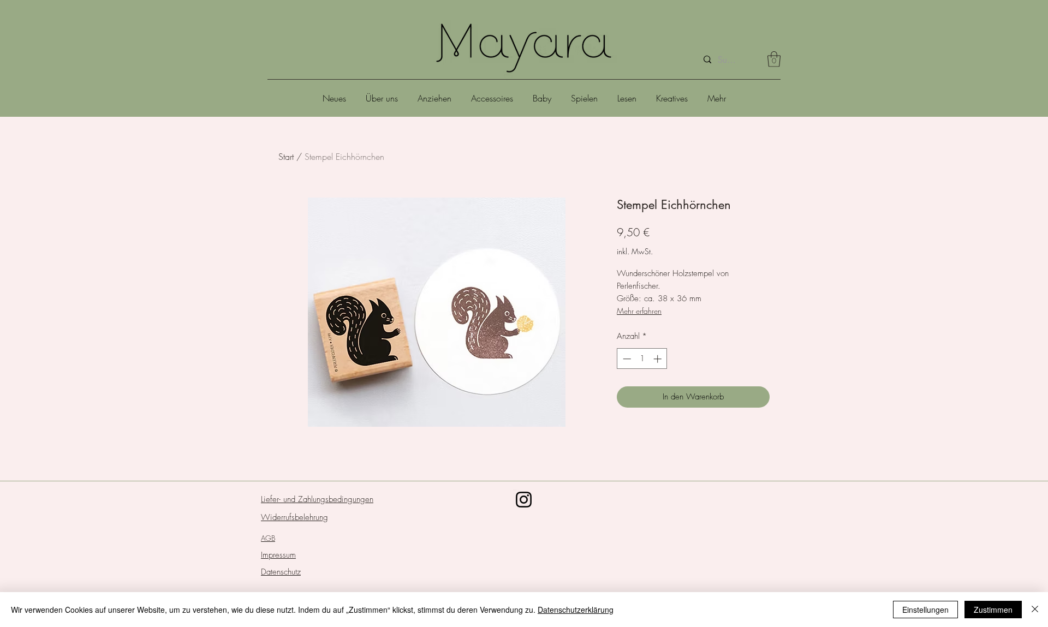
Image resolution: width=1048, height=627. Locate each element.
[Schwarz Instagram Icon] (523, 499)
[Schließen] (1034, 609)
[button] (774, 59)
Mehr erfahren (639, 311)
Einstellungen (925, 609)
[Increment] (658, 359)
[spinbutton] (642, 359)
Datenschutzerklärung (576, 609)
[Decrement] (625, 359)
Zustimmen (993, 609)
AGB (268, 538)
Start (286, 157)
